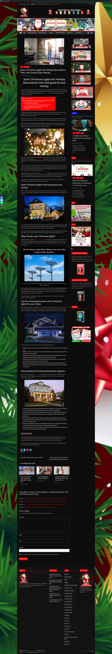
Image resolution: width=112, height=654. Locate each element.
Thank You (66, 634)
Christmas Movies (68, 601)
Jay (30, 75)
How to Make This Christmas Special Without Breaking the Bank (55, 582)
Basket (65, 579)
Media (51, 32)
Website (21, 547)
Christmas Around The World (70, 585)
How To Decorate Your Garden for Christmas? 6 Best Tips (25, 479)
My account (67, 623)
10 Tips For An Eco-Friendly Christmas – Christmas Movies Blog (39, 507)
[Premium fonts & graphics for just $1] (79, 249)
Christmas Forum (60, 32)
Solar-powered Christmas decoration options (33, 107)
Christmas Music (68, 604)
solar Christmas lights (39, 239)
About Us (66, 574)
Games (78, 177)
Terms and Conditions (69, 631)
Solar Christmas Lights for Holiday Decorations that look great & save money (38, 100)
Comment (22, 517)
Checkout (66, 582)
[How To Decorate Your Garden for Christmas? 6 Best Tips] (27, 467)
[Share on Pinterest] (27, 450)
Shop (24, 32)
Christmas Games (68, 596)
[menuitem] (1, 1)
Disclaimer (66, 620)
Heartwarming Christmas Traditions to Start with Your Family (47, 4)
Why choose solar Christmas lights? (31, 103)
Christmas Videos (68, 612)
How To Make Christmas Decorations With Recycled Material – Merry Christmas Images (45, 501)
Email (21, 541)
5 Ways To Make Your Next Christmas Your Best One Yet (61, 478)
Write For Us (79, 32)
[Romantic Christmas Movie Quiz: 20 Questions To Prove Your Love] (82, 170)
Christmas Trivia (67, 609)
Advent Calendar (32, 32)
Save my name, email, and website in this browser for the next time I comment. (40, 554)
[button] (46, 33)
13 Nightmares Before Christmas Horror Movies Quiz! (82, 138)
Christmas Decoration (69, 590)
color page (66, 615)
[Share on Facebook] (21, 450)
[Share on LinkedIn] (30, 450)
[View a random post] (91, 32)
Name (21, 535)
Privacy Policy (67, 626)
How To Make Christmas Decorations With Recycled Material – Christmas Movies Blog (45, 504)
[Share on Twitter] (24, 450)
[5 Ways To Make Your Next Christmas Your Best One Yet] (61, 467)
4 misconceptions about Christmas (43, 477)
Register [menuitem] (8, 1)
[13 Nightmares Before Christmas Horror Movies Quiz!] (82, 125)
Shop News (66, 629)
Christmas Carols (68, 588)
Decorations (26, 66)
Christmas (63, 114)
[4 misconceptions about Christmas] (44, 467)
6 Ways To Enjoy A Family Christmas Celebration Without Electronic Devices (58, 458)
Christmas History (68, 598)
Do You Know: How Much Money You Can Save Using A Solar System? (39, 104)
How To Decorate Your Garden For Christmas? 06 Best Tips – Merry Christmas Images (45, 498)
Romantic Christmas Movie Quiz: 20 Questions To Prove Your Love (82, 183)
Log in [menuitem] (4, 1)
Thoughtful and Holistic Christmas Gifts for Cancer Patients (55, 595)
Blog (22, 66)
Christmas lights (43, 173)
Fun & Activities (42, 32)
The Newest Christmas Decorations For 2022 (32, 457)
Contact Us (69, 32)
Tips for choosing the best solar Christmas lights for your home (36, 106)
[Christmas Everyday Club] (20, 32)
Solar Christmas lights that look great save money (34, 102)
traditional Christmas (39, 159)
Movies (81, 177)
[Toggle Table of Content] (52, 99)
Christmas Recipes (68, 607)
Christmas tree (46, 93)
